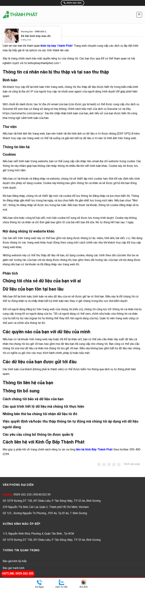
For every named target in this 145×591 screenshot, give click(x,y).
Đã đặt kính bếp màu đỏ (36, 36)
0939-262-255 (23, 494)
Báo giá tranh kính (13, 568)
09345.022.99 (42, 494)
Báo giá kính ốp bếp (15, 561)
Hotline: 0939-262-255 (17, 573)
